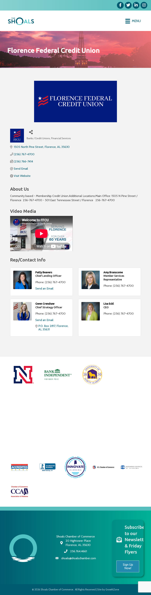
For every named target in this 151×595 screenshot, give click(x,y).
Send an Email (44, 288)
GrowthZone (112, 589)
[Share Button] (31, 132)
